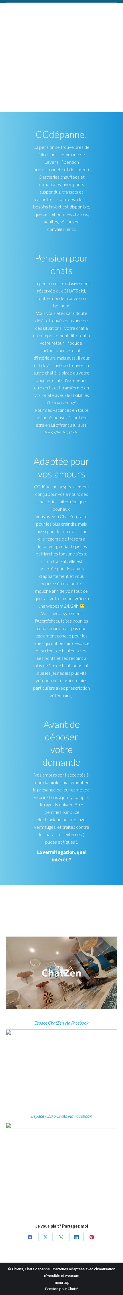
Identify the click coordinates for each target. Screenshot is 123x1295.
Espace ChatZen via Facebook (61, 1022)
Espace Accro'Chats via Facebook (61, 1116)
